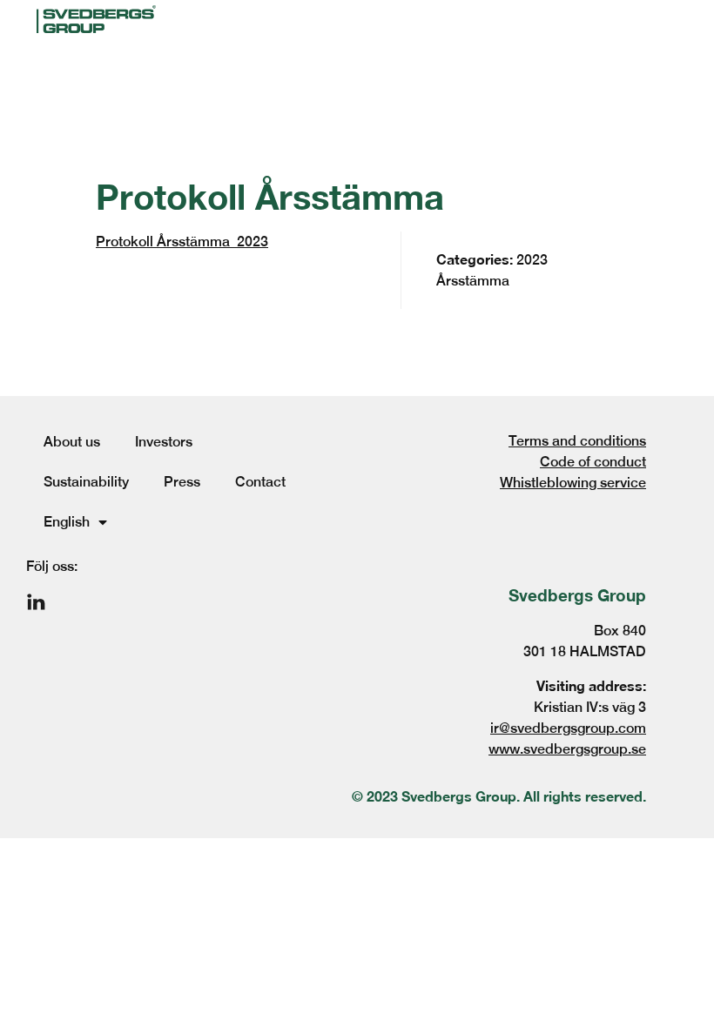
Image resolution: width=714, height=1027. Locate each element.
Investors (163, 441)
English (67, 522)
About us (72, 441)
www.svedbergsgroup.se (567, 749)
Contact (260, 481)
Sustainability (86, 481)
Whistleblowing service (573, 482)
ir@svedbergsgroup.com (568, 728)
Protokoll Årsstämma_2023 (182, 241)
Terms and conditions (577, 441)
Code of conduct (593, 461)
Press (182, 481)
